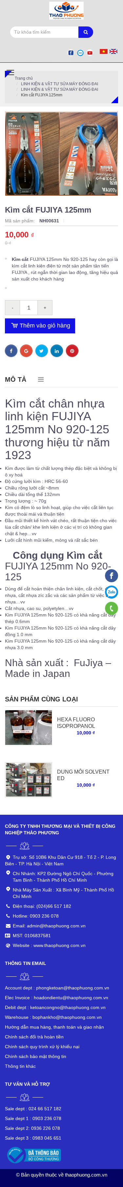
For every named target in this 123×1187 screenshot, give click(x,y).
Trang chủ (24, 78)
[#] (28, 727)
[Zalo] (80, 52)
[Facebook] (71, 52)
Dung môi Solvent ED (83, 775)
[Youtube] (90, 52)
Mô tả (15, 379)
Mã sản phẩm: (20, 220)
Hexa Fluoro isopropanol (76, 723)
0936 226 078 (32, 1128)
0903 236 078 (33, 1118)
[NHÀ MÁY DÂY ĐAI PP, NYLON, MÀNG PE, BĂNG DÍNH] (111, 575)
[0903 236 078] (111, 608)
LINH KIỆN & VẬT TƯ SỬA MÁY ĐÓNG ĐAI (59, 84)
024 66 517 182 (33, 1108)
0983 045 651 (33, 1138)
